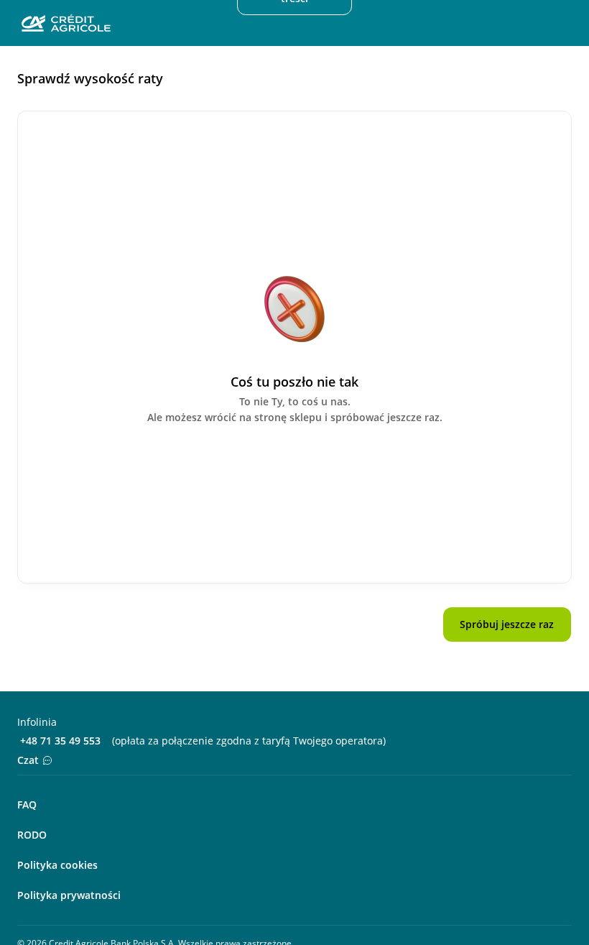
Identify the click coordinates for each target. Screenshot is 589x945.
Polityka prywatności (69, 895)
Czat (28, 760)
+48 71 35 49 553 (60, 740)
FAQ (27, 804)
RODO (32, 835)
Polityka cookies (57, 865)
